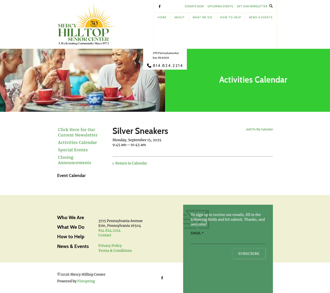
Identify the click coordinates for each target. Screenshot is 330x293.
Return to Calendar (131, 163)
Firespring (86, 281)
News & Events (261, 17)
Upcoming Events (220, 6)
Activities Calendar (77, 142)
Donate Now (194, 6)
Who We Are (70, 217)
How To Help (230, 17)
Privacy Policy (110, 245)
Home (162, 17)
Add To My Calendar (259, 129)
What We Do (202, 17)
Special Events (73, 149)
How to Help (70, 236)
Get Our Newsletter (252, 6)
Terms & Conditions (115, 250)
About (179, 17)
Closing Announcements (74, 160)
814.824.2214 (168, 66)
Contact (104, 235)
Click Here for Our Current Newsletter (78, 132)
